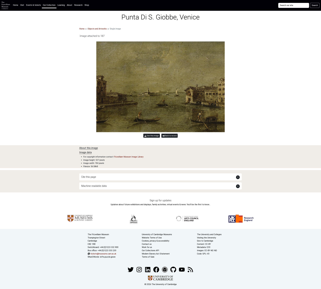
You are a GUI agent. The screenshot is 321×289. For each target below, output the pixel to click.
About (69, 5)
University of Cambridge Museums (157, 234)
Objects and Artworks (97, 29)
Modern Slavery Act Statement (156, 254)
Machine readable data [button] (94, 185)
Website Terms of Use (152, 238)
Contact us (147, 244)
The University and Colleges (209, 234)
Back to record (170, 136)
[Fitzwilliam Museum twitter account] (131, 269)
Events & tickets (33, 5)
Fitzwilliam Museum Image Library (128, 157)
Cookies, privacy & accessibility (155, 241)
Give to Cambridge (205, 241)
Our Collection (49, 5)
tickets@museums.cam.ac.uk (103, 254)
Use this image (152, 136)
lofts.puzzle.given (107, 257)
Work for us (147, 247)
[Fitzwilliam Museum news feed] (190, 269)
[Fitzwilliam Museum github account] (173, 269)
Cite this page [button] (88, 176)
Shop (87, 5)
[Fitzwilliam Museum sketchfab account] (165, 269)
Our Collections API (150, 250)
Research (78, 5)
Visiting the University (206, 238)
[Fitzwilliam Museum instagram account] (139, 269)
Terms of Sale (148, 257)
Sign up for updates (160, 200)
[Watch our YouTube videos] (182, 269)
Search (315, 5)
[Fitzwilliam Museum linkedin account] (156, 269)
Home (16, 5)
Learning (61, 5)
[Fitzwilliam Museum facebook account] (148, 269)
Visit (22, 5)
